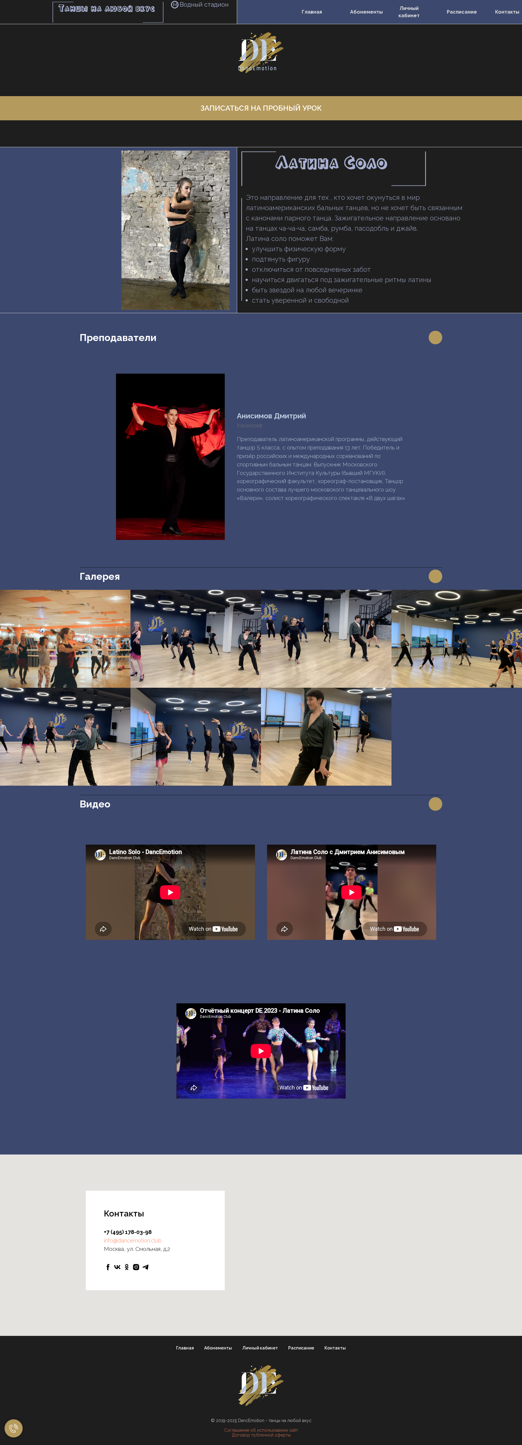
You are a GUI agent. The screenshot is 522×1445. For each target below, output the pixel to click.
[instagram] (136, 1267)
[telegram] (145, 1267)
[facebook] (108, 1267)
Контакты (507, 12)
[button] (261, 108)
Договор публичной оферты (261, 1435)
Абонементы (366, 12)
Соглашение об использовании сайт (261, 1430)
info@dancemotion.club (133, 1240)
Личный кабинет (409, 11)
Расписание (462, 12)
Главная (312, 12)
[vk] (117, 1267)
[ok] (126, 1267)
